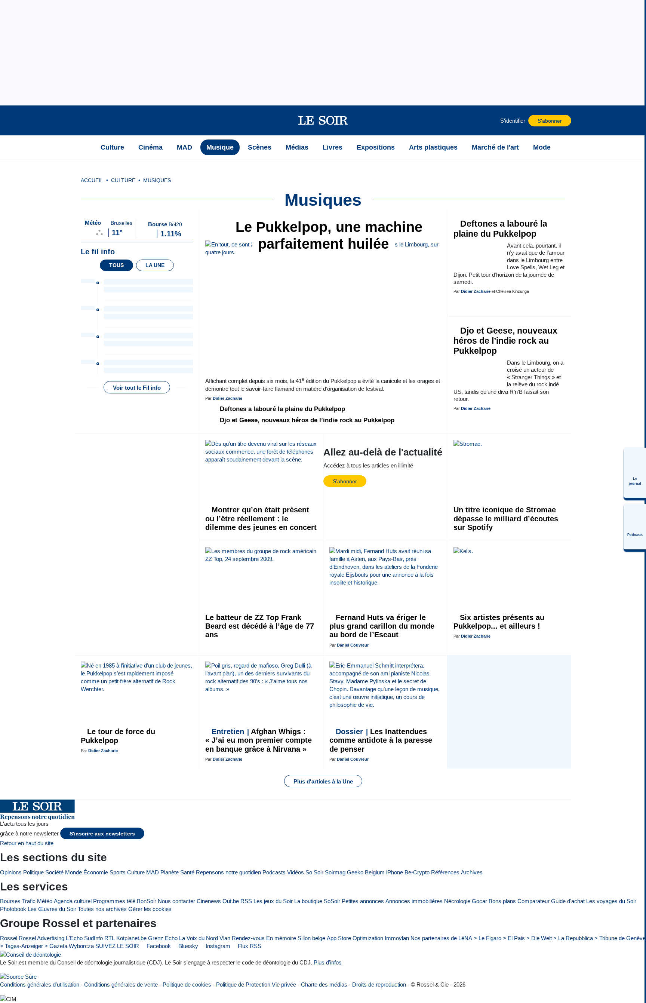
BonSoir (146, 901)
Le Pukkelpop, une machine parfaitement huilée (326, 235)
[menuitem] (635, 473)
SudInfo (93, 938)
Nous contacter (176, 901)
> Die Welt (539, 938)
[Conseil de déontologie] (30, 954)
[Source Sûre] (18, 976)
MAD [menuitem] (184, 147)
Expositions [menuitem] (376, 147)
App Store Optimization (355, 938)
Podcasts (274, 872)
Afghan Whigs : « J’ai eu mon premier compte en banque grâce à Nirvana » (258, 740)
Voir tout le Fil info (137, 387)
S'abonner (550, 121)
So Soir (314, 872)
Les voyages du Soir (611, 901)
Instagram (217, 946)
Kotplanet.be (131, 938)
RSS (246, 901)
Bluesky (187, 946)
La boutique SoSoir (317, 901)
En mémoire (281, 938)
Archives (472, 872)
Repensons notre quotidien (228, 872)
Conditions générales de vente (121, 984)
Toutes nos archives (102, 909)
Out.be (230, 901)
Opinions (11, 872)
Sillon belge (311, 938)
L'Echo (74, 938)
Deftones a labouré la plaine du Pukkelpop (281, 408)
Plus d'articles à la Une (323, 781)
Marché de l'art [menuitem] (495, 147)
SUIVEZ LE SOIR (117, 946)
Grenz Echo (163, 938)
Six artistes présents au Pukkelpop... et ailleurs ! (498, 621)
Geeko (355, 872)
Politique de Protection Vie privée (256, 984)
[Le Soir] (323, 120)
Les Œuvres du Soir (52, 909)
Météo (44, 901)
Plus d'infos (328, 962)
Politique (33, 872)
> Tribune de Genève (620, 938)
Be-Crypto (417, 872)
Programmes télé (114, 901)
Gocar (479, 901)
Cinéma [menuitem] (150, 147)
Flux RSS (248, 946)
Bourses (10, 901)
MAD (152, 872)
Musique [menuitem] (220, 147)
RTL (109, 938)
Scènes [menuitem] (259, 147)
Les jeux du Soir (273, 901)
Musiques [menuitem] (157, 180)
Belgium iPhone (384, 872)
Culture (136, 872)
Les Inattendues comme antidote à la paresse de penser (380, 740)
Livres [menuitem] (332, 147)
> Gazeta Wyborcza (69, 946)
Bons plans (502, 901)
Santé (187, 872)
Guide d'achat (568, 901)
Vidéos (295, 872)
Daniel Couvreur (353, 645)
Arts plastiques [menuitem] (433, 147)
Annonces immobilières (414, 901)
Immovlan (397, 938)
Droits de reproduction (379, 984)
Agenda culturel (73, 901)
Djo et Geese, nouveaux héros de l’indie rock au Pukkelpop (306, 420)
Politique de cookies (187, 984)
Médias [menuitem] (297, 147)
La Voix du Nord (198, 938)
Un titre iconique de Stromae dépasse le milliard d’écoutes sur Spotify (505, 518)
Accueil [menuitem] (92, 180)
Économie (95, 872)
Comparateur (533, 901)
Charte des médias (324, 984)
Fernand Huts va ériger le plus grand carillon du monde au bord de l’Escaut (381, 626)
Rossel (8, 938)
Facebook (158, 946)
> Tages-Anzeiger (21, 946)
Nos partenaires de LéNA (441, 938)
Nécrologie (457, 901)
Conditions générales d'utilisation (39, 984)
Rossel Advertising (41, 938)
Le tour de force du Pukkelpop (118, 735)
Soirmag (335, 872)
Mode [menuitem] (542, 147)
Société (54, 872)
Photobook (13, 909)
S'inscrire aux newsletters (102, 834)
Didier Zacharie (227, 398)
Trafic (29, 901)
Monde (73, 872)
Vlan (224, 938)
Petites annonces (363, 901)
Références (445, 872)
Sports (118, 872)
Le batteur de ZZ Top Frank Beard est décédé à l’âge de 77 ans (259, 626)
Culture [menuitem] (112, 147)
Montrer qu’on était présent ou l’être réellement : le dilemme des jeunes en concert (261, 518)
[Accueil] (84, 147)
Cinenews (209, 901)
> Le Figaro (487, 938)
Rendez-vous (248, 938)
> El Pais (514, 938)
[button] (84, 120)
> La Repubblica (573, 938)
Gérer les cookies (150, 909)
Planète (169, 872)
